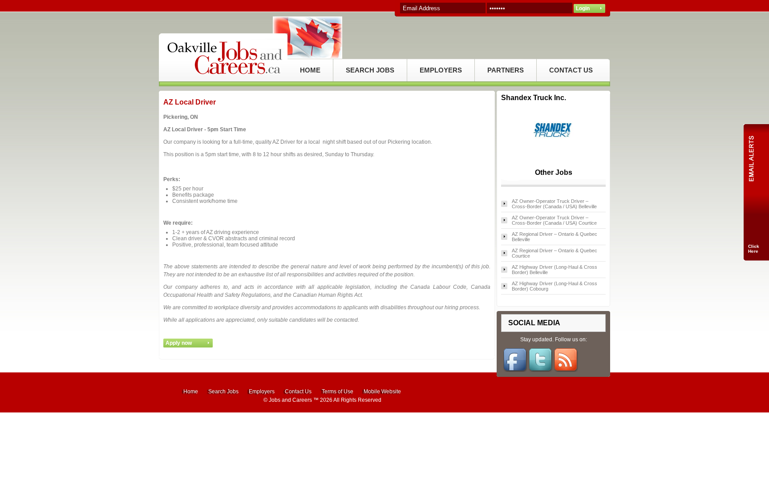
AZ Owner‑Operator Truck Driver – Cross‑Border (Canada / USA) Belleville (554, 203)
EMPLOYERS (441, 70)
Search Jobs (223, 391)
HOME (310, 70)
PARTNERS (505, 70)
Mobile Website (382, 391)
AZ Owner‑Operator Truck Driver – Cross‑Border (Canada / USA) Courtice (554, 220)
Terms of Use (337, 391)
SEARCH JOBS (370, 70)
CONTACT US (571, 70)
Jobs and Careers (290, 400)
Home (190, 391)
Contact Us (298, 391)
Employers (262, 391)
